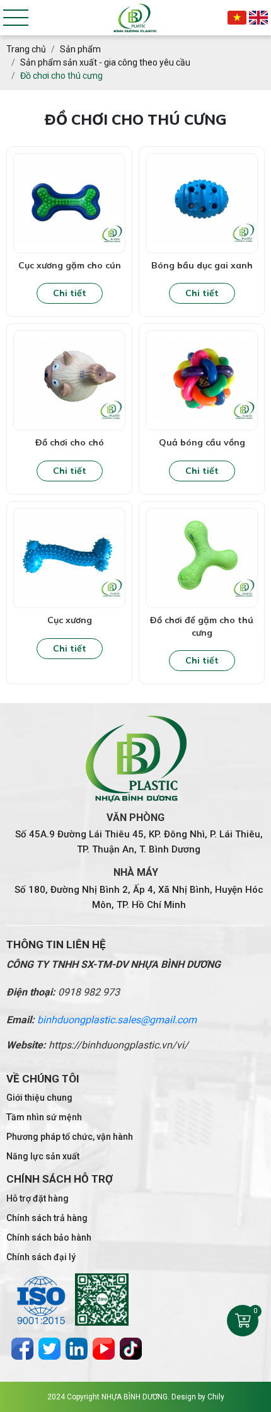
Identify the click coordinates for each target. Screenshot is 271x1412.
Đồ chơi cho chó (69, 442)
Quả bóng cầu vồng (202, 442)
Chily (215, 1396)
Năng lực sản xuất (42, 1156)
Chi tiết (69, 293)
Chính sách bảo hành (48, 1237)
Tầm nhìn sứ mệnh (44, 1117)
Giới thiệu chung (39, 1098)
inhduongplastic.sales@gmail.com (120, 1020)
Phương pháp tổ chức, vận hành (69, 1137)
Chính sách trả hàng (47, 1218)
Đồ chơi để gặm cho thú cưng (201, 626)
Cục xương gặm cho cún (69, 265)
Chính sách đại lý (41, 1257)
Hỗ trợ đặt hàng (37, 1198)
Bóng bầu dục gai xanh (202, 265)
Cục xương (69, 620)
